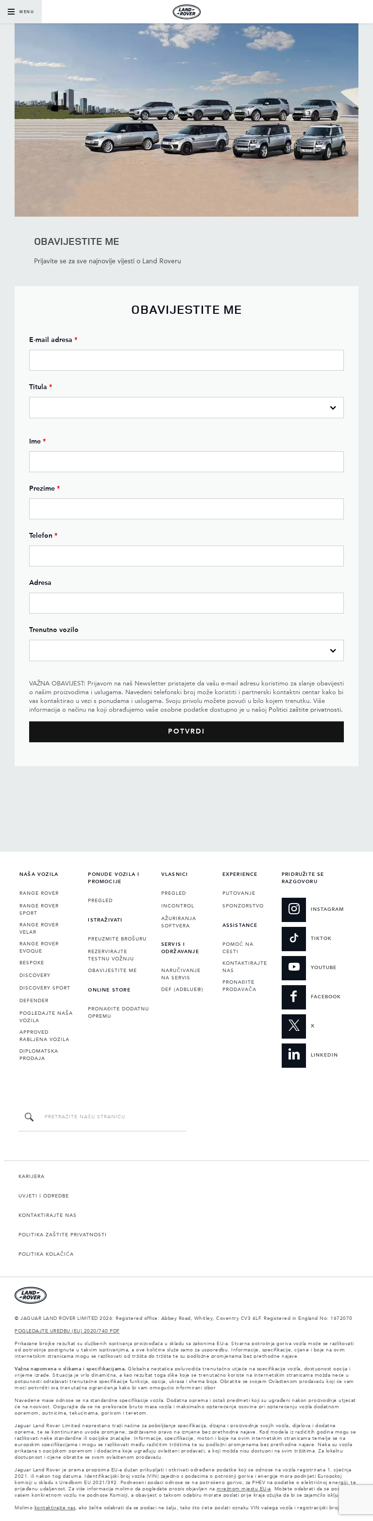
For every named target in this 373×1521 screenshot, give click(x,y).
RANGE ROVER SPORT (39, 909)
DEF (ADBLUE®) (182, 989)
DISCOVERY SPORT (44, 988)
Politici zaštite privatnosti (305, 710)
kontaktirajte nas (55, 1507)
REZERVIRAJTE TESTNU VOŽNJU (111, 955)
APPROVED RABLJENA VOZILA (44, 1035)
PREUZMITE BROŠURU (117, 939)
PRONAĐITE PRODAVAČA (239, 985)
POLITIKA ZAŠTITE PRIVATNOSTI (62, 1235)
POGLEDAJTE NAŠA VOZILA (46, 1017)
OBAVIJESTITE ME (112, 971)
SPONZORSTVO (243, 906)
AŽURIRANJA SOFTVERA (178, 922)
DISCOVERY (35, 975)
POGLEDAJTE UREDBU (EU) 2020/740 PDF (67, 1331)
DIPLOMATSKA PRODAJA (38, 1054)
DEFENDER (34, 1001)
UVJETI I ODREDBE (43, 1196)
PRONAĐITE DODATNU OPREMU (118, 1012)
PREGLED (100, 901)
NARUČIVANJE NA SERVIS (181, 974)
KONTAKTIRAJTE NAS (244, 967)
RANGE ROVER (39, 893)
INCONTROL (177, 906)
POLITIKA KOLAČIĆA (46, 1254)
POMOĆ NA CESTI (238, 948)
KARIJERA (31, 1176)
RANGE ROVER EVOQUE (39, 947)
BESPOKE (31, 963)
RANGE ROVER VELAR (39, 928)
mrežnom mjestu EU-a (244, 1489)
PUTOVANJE (238, 893)
